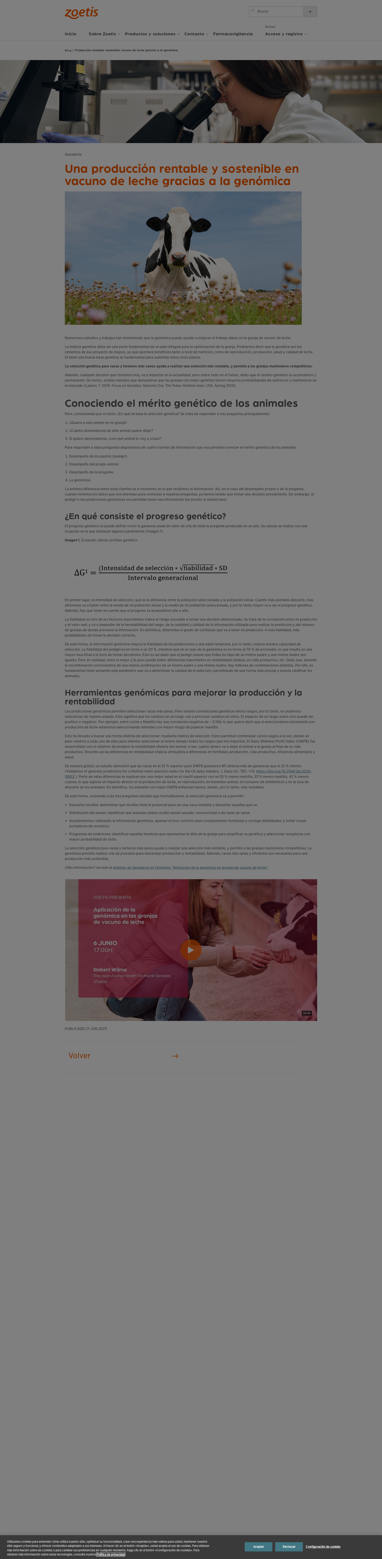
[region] (191, 1547)
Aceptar (258, 1546)
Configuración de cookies (323, 1546)
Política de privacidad (111, 1554)
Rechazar (289, 1546)
